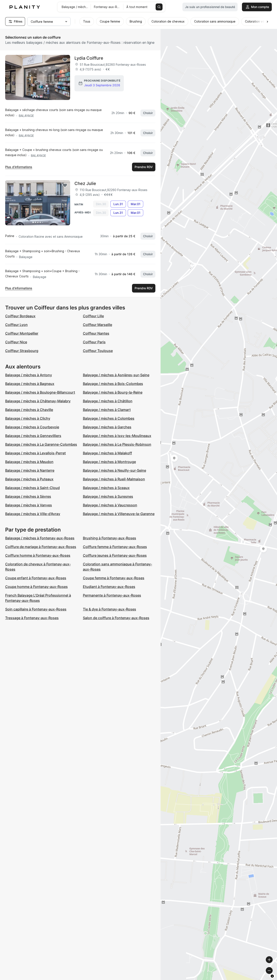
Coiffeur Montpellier (21, 333)
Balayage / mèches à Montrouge (109, 462)
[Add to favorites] (65, 60)
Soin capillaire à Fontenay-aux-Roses (35, 609)
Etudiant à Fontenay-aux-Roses (109, 586)
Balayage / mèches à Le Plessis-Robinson (117, 444)
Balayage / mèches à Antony (28, 375)
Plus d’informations (18, 167)
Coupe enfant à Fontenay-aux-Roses (35, 578)
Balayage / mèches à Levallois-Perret (35, 453)
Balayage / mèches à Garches (107, 427)
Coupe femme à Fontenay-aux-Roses (113, 578)
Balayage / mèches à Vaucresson (110, 505)
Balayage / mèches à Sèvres (28, 496)
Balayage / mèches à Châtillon (107, 401)
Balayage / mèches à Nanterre (29, 470)
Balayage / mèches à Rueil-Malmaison (114, 479)
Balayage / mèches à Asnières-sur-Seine (116, 375)
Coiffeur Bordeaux (20, 316)
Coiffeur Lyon (16, 324)
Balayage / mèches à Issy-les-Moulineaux (117, 436)
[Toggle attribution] (272, 976)
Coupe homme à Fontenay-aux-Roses (36, 586)
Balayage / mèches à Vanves (28, 505)
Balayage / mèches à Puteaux (29, 479)
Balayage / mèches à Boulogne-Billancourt (40, 392)
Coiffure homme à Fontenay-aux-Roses (37, 555)
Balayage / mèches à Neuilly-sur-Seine (114, 470)
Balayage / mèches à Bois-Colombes (113, 383)
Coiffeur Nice (16, 342)
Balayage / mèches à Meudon (29, 462)
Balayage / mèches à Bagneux (29, 383)
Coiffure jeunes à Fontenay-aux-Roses (115, 555)
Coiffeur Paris (94, 342)
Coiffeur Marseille (97, 324)
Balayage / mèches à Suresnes (108, 496)
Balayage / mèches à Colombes (108, 418)
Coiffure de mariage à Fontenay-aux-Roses (40, 547)
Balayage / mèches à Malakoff (107, 453)
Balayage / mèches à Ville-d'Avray (32, 514)
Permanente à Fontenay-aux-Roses (112, 595)
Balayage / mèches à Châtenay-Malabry (38, 401)
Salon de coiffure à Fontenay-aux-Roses (116, 618)
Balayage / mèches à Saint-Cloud (32, 488)
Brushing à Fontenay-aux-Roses (109, 538)
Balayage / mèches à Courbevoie (32, 427)
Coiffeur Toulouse (98, 350)
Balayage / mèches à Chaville (29, 409)
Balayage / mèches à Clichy (27, 418)
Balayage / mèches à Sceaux (106, 488)
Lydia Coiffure (88, 58)
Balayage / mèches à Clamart (107, 409)
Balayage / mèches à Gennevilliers (33, 436)
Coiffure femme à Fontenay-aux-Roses (115, 547)
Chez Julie (85, 183)
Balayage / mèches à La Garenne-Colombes (41, 444)
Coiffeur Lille (93, 316)
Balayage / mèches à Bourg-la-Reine (112, 392)
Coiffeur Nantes (96, 333)
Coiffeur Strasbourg (21, 350)
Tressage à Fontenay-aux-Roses (32, 618)
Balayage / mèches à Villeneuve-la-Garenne (119, 514)
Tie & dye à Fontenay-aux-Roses (109, 609)
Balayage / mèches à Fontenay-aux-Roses (39, 538)
